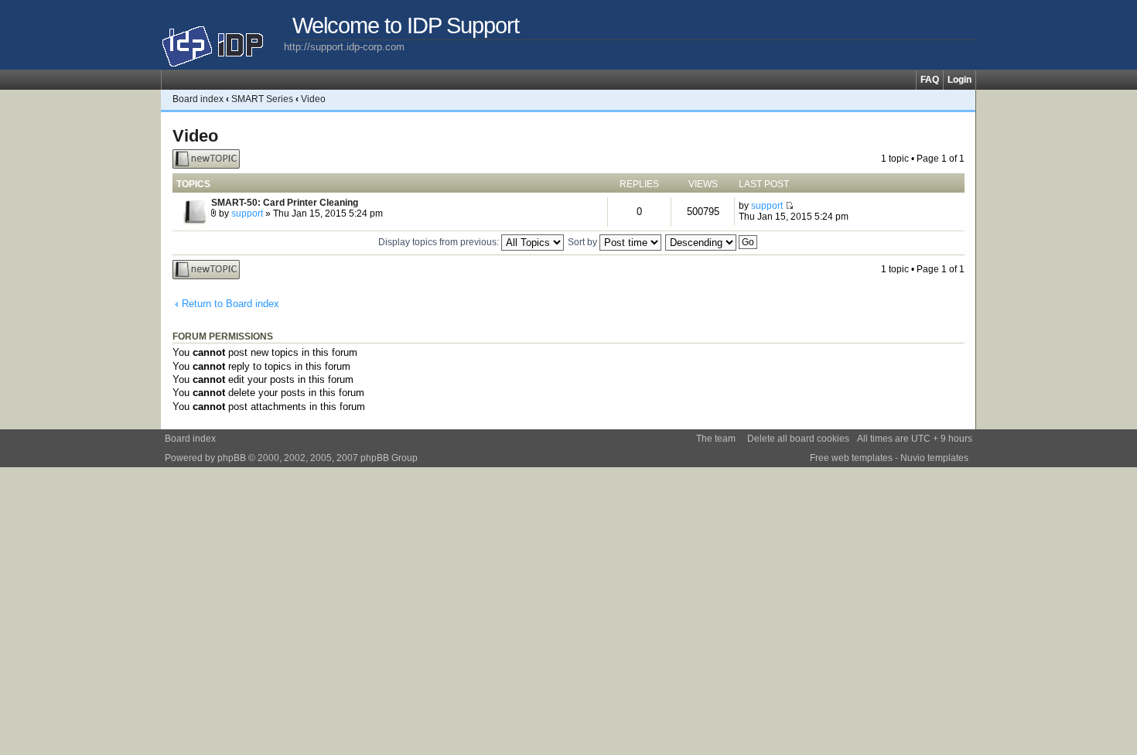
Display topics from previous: (439, 242)
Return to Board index (230, 303)
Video (313, 99)
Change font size (964, 99)
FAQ (929, 79)
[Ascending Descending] (712, 242)
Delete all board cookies (798, 438)
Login (959, 79)
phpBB (231, 458)
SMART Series (262, 99)
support (247, 213)
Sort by (583, 242)
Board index (198, 99)
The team (716, 438)
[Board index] (222, 40)
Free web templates (851, 458)
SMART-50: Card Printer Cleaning (284, 202)
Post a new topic (195, 159)
